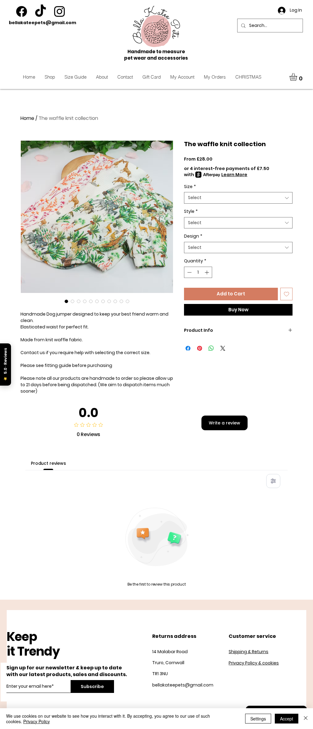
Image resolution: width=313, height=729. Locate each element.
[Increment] (207, 272)
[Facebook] (21, 11)
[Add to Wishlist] (286, 294)
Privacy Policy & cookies (254, 663)
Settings (258, 719)
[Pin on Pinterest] (199, 348)
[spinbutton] (198, 272)
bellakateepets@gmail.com (42, 23)
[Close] (305, 718)
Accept (286, 719)
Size (190, 187)
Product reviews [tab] (48, 463)
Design (193, 236)
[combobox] (238, 198)
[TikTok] (40, 11)
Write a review (224, 423)
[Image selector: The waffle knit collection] (66, 301)
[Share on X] (222, 348)
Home (27, 118)
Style (191, 211)
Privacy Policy (36, 721)
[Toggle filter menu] (273, 481)
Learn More (234, 175)
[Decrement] (189, 272)
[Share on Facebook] (188, 348)
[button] (297, 77)
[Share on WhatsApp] (211, 348)
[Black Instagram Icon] (59, 11)
